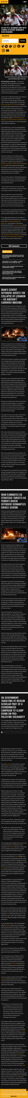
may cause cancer (17, 225)
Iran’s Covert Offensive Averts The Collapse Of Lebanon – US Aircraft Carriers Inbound (13, 296)
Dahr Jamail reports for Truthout (9, 104)
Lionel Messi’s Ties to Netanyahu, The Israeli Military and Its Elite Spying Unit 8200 (12, 262)
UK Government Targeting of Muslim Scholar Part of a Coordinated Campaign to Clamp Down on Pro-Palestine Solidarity (13, 707)
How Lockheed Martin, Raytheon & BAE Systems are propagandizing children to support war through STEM (13, 256)
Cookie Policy (14, 1096)
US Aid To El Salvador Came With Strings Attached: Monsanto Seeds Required (13, 30)
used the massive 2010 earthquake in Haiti (11, 234)
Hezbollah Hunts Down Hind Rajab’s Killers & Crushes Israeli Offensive (12, 267)
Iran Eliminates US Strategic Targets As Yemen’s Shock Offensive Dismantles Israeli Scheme (13, 501)
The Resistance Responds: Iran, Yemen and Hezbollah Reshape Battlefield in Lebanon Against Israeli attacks (12, 272)
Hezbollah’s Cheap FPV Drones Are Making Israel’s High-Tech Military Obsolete (13, 278)
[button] (24, 1)
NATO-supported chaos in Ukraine (13, 236)
